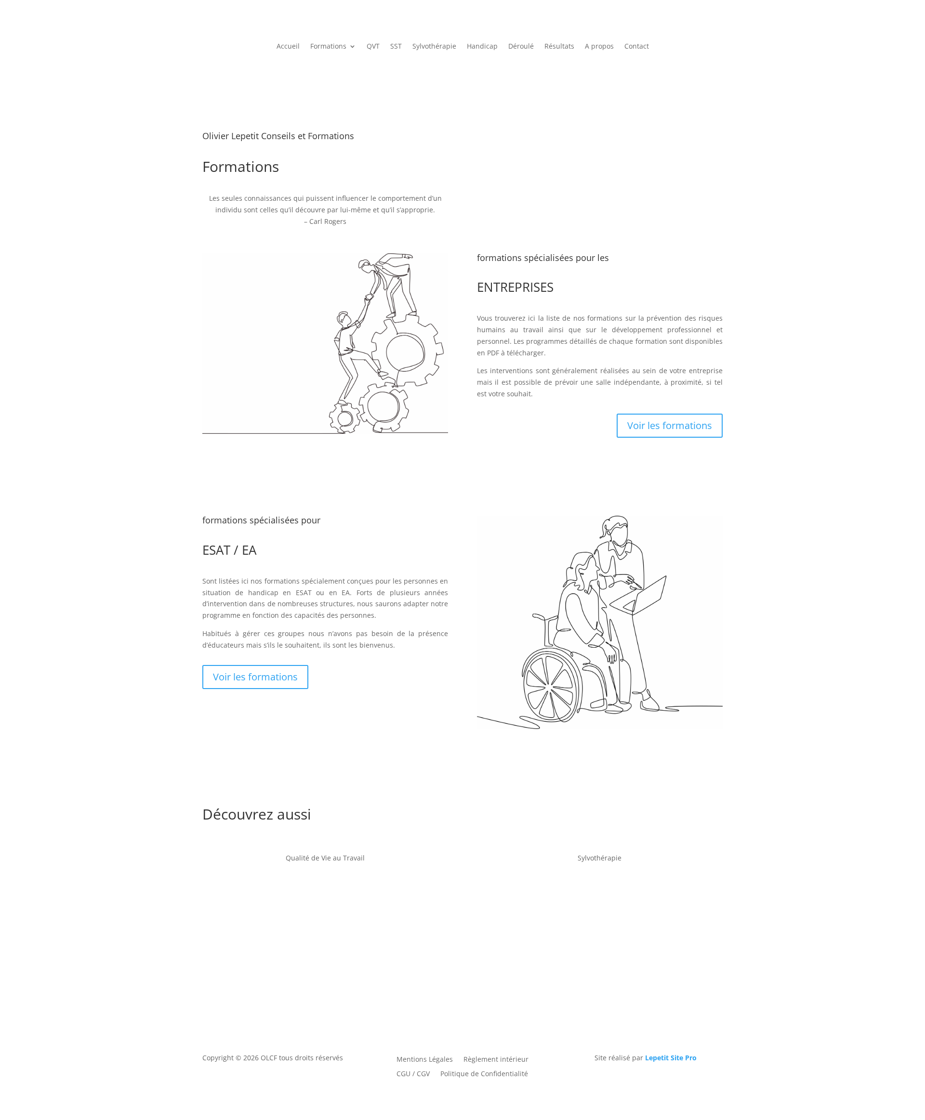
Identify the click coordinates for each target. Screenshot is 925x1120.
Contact (636, 47)
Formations (328, 47)
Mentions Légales (424, 1059)
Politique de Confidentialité (484, 1073)
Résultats (559, 47)
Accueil (288, 47)
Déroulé (521, 47)
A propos (599, 47)
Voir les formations (669, 425)
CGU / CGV (413, 1073)
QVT (373, 47)
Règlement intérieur (496, 1059)
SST (396, 47)
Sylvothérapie (434, 47)
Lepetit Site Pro (671, 1057)
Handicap (482, 47)
